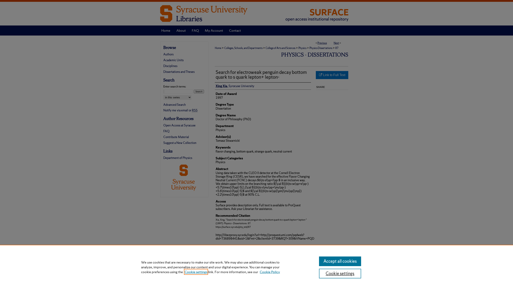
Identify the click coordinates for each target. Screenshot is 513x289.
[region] (256, 267)
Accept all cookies (340, 261)
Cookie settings (196, 272)
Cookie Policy (270, 272)
